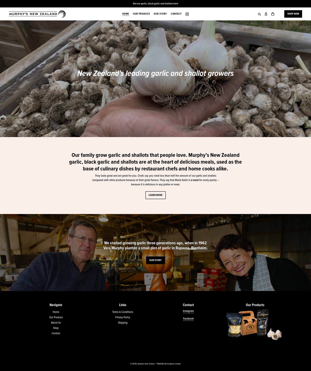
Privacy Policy (122, 317)
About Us (56, 323)
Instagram (188, 311)
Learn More (155, 195)
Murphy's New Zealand (146, 364)
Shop (56, 328)
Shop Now (293, 14)
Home (56, 312)
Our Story (155, 260)
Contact (56, 333)
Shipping (122, 323)
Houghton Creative (174, 364)
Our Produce (56, 317)
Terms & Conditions (122, 312)
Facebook (188, 319)
